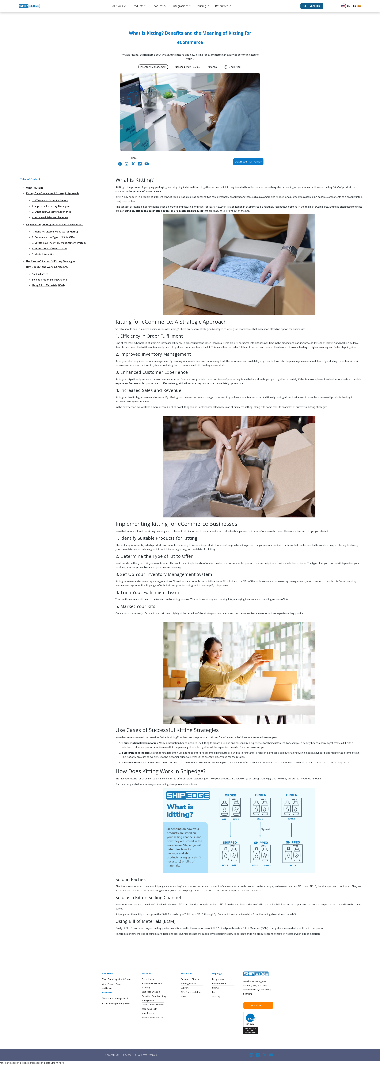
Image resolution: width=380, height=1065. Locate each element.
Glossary (216, 996)
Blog (214, 992)
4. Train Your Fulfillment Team (49, 248)
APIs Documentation (191, 992)
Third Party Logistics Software (116, 979)
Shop (183, 996)
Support (185, 987)
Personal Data (219, 983)
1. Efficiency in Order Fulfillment (50, 200)
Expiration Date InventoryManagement (154, 998)
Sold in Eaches (40, 274)
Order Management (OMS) (116, 1003)
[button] (118, 6)
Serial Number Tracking (153, 1004)
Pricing (201, 6)
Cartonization (148, 979)
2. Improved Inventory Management (53, 206)
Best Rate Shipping (151, 991)
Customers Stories (190, 979)
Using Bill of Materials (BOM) (48, 285)
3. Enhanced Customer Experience (51, 211)
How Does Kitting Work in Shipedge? (47, 267)
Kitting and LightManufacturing (149, 1010)
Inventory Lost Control (152, 1017)
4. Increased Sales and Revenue (50, 217)
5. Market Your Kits (43, 254)
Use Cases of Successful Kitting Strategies (50, 261)
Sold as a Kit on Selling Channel (50, 279)
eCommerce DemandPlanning (152, 985)
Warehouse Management (115, 998)
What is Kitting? (35, 187)
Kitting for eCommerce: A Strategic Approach (52, 193)
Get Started (258, 1005)
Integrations (180, 6)
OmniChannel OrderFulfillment (111, 986)
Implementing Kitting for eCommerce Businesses (54, 224)
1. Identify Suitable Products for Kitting (55, 231)
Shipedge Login (188, 983)
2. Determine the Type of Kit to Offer (53, 237)
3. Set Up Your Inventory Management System (59, 242)
